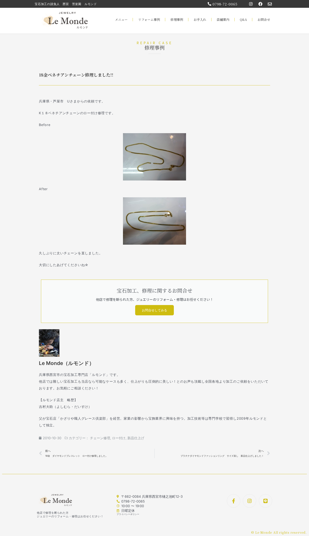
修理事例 (176, 19)
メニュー (121, 19)
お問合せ (264, 19)
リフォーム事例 (149, 19)
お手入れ (200, 19)
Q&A (243, 19)
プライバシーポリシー (128, 514)
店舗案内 (223, 19)
